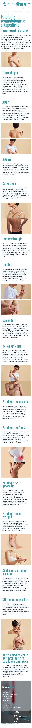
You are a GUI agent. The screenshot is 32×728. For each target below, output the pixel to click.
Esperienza (6, 12)
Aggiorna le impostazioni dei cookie (11, 707)
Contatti (19, 12)
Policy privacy (6, 703)
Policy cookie (5, 705)
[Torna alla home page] (10, 687)
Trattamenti (13, 12)
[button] (27, 12)
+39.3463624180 (7, 698)
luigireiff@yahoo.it (7, 700)
